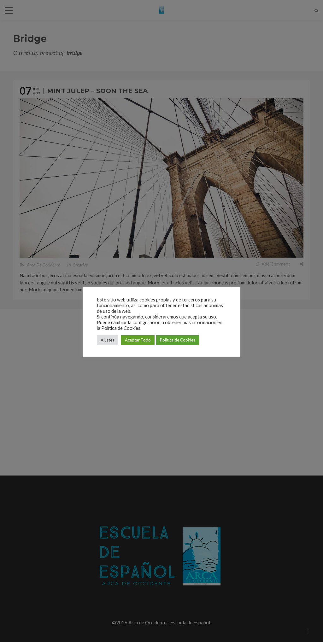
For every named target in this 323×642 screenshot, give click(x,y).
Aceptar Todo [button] (138, 339)
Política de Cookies (177, 339)
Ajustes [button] (107, 339)
